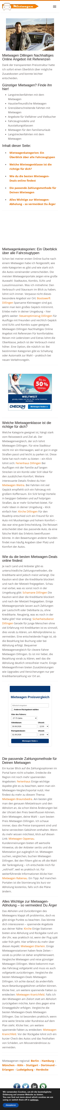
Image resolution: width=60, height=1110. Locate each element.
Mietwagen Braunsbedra (17, 799)
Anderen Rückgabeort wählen (26, 710)
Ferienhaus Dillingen (28, 463)
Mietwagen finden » (30, 741)
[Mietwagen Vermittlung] (20, 6)
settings (34, 1100)
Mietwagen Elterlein (33, 946)
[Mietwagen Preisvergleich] (30, 34)
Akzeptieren (11, 1105)
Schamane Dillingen (35, 592)
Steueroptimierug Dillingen (35, 316)
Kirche (28, 928)
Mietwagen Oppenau (21, 838)
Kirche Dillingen (28, 511)
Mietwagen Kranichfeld (30, 994)
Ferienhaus (24, 781)
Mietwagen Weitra (13, 485)
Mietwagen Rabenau (14, 878)
